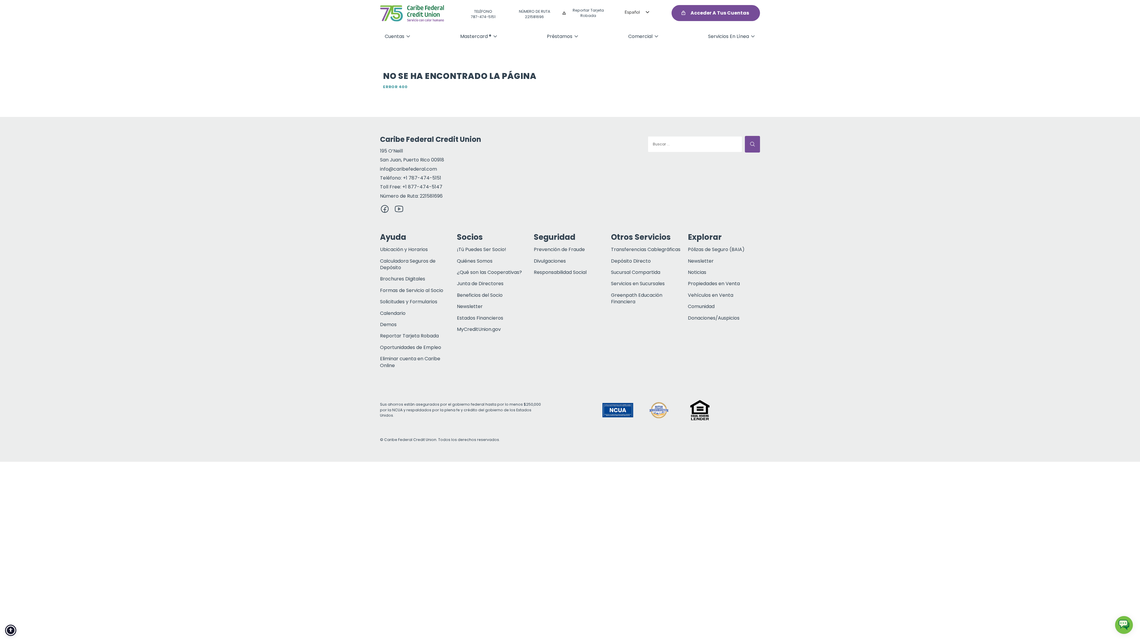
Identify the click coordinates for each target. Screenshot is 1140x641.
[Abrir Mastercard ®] (495, 36)
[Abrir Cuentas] (408, 36)
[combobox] (694, 144)
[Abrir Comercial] (656, 36)
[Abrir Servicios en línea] (752, 36)
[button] (740, 410)
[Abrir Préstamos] (576, 36)
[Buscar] (752, 144)
